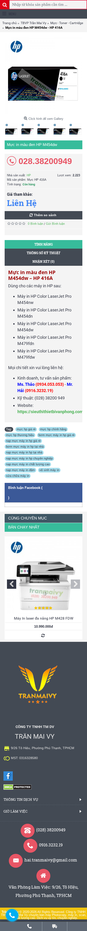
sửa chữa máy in (17, 476)
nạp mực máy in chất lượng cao (28, 464)
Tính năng (43, 244)
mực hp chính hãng (53, 429)
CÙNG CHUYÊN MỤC (27, 518)
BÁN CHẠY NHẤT (23, 527)
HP (29, 175)
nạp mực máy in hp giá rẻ (23, 441)
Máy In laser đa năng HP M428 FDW (43, 618)
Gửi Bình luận (55, 223)
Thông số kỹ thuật (43, 253)
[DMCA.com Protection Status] (17, 789)
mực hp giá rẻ (26, 429)
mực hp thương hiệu (20, 435)
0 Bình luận (35, 223)
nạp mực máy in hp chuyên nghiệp (29, 458)
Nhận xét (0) (43, 261)
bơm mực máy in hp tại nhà (25, 446)
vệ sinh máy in (49, 470)
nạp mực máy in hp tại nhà (24, 452)
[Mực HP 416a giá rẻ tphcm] (43, 75)
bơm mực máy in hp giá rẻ (56, 435)
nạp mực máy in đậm (20, 470)
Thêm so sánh (45, 215)
